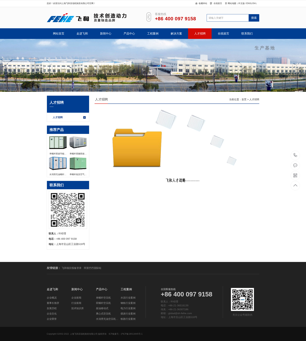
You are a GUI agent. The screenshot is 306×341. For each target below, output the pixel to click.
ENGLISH (251, 3)
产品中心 (129, 33)
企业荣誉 (52, 319)
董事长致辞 (53, 303)
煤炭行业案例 (128, 313)
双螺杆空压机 (103, 303)
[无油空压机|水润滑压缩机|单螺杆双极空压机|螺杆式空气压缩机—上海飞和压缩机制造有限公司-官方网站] (92, 17)
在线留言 (218, 3)
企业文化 (52, 313)
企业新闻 (76, 297)
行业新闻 (76, 303)
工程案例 (152, 33)
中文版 (241, 3)
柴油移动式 (102, 308)
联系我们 (247, 33)
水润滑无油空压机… (107, 319)
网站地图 (232, 3)
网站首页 (58, 33)
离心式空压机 (103, 313)
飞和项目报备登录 (71, 268)
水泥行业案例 (128, 297)
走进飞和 (82, 33)
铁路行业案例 (128, 319)
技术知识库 (77, 308)
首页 (244, 99)
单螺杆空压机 (103, 297)
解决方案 (176, 33)
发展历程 (52, 308)
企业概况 (52, 297)
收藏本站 (203, 3)
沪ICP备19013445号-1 (132, 334)
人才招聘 (200, 33)
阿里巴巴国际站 (92, 268)
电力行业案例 (128, 308)
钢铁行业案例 (128, 303)
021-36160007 (295, 155)
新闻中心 (105, 33)
